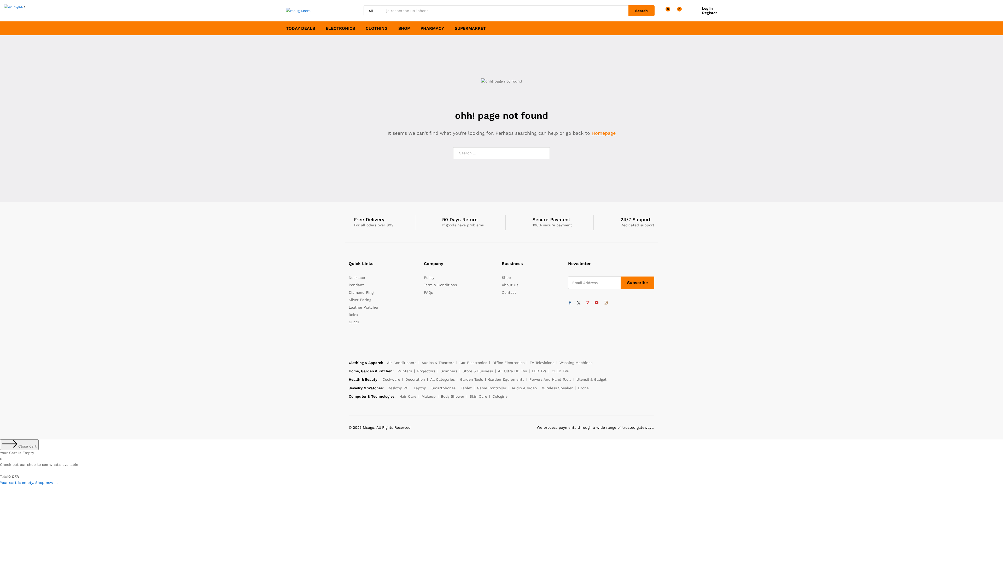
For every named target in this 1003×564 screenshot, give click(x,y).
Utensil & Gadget (591, 379)
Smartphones (443, 388)
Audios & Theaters (438, 363)
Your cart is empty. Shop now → (29, 482)
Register (709, 13)
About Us (510, 285)
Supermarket (470, 28)
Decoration (415, 379)
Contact (509, 292)
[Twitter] (578, 303)
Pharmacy (432, 28)
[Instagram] (605, 302)
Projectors (426, 371)
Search (641, 11)
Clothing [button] (377, 28)
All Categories (442, 379)
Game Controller (491, 388)
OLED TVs (560, 371)
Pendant (356, 285)
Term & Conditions (440, 285)
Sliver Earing (360, 300)
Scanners (449, 371)
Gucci (354, 322)
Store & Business (478, 371)
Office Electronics (508, 363)
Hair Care (407, 396)
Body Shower (452, 396)
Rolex (353, 315)
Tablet (466, 388)
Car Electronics (473, 363)
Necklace (357, 277)
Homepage (604, 133)
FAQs (428, 292)
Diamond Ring (361, 292)
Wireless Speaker (557, 388)
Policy (429, 277)
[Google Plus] (587, 303)
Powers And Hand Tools (550, 379)
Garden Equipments (506, 379)
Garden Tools (471, 379)
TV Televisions (542, 363)
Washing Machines (575, 363)
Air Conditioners (401, 363)
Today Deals (300, 28)
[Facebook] (569, 303)
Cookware (391, 379)
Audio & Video (524, 388)
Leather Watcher (364, 307)
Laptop (420, 388)
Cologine (500, 396)
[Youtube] (596, 303)
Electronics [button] (340, 28)
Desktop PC (398, 388)
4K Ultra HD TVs (512, 371)
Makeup (429, 396)
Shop (404, 28)
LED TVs (539, 371)
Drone (583, 388)
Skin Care (478, 396)
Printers (405, 371)
